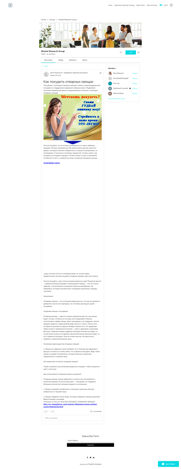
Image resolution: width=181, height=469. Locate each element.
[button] (171, 5)
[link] (48, 60)
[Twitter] (90, 457)
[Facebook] (87, 457)
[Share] (100, 73)
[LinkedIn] (94, 457)
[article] (72, 246)
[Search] (121, 52)
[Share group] (138, 52)
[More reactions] (52, 411)
